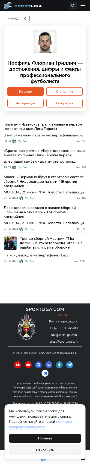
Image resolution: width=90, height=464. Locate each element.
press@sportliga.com (63, 342)
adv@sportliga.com (64, 335)
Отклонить (45, 450)
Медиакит (64, 315)
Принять (45, 438)
